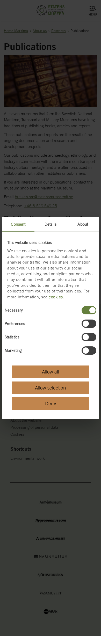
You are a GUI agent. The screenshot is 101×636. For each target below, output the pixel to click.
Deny (50, 403)
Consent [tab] (18, 224)
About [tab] (82, 224)
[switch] (89, 324)
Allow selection (50, 388)
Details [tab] (51, 224)
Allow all (50, 372)
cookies (56, 296)
